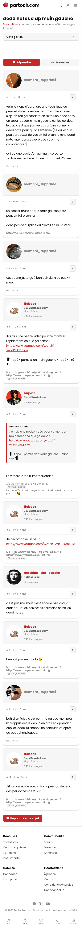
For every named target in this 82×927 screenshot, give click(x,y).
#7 (8, 593)
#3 (8, 268)
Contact (49, 879)
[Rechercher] (60, 5)
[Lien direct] (73, 97)
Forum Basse (11, 24)
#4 (8, 326)
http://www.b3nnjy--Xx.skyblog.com (35, 372)
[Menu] (75, 5)
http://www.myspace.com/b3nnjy (28, 375)
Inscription (10, 879)
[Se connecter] (68, 5)
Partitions (9, 853)
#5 (8, 414)
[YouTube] (48, 904)
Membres (50, 847)
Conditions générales (58, 885)
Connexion (10, 874)
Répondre (24, 62)
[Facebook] (34, 904)
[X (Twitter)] (41, 904)
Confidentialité (54, 890)
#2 (8, 201)
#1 (7, 97)
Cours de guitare (14, 847)
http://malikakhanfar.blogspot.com (28, 233)
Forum (48, 842)
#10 (8, 777)
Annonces (51, 853)
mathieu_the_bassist (42, 573)
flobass (30, 304)
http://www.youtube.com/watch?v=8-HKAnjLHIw (41, 544)
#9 (8, 709)
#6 (8, 529)
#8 (8, 650)
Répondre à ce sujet (24, 818)
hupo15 (29, 393)
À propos (50, 874)
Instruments (11, 858)
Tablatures (10, 842)
